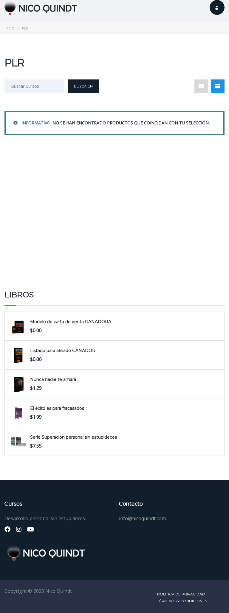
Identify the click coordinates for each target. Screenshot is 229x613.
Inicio (9, 28)
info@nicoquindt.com (142, 518)
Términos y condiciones (182, 601)
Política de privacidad (181, 594)
